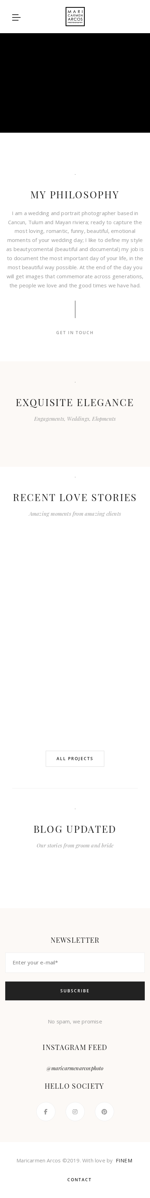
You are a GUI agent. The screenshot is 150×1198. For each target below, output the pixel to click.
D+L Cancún (114, 613)
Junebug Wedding (36, 596)
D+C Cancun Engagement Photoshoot (62, 703)
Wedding (64, 437)
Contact (79, 1180)
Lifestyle (100, 437)
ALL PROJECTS (75, 759)
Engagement (35, 437)
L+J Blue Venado (88, 596)
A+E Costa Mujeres (35, 689)
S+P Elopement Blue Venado (62, 600)
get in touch (75, 333)
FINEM (124, 1160)
